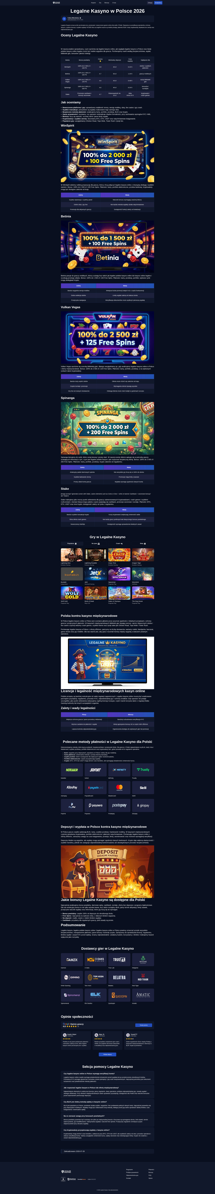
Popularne (70, 543)
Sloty (141, 543)
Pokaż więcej (107, 1054)
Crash (118, 543)
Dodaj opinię (144, 1025)
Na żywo (94, 543)
